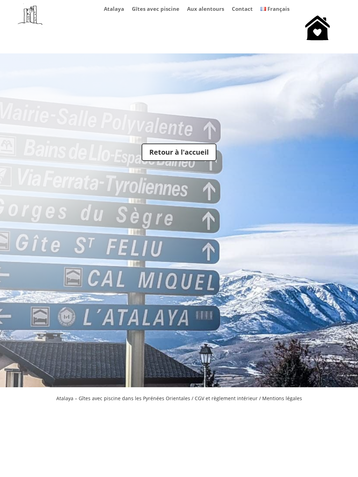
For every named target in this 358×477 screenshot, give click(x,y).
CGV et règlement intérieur (226, 398)
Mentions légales (282, 398)
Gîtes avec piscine (155, 9)
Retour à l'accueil (179, 152)
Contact (242, 9)
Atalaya (114, 9)
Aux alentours (205, 9)
